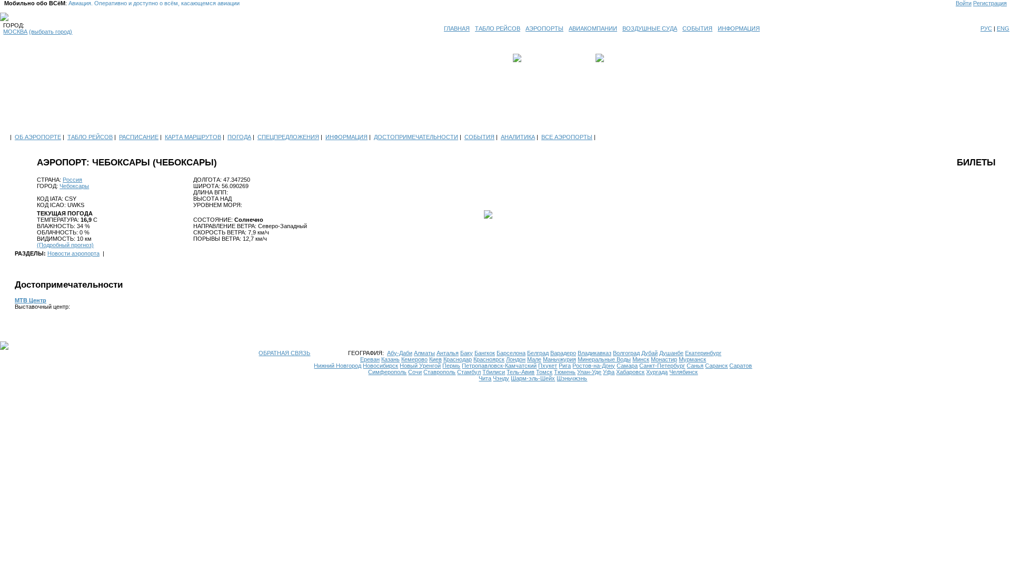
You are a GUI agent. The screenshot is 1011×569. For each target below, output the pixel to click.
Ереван (370, 359)
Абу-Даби (399, 353)
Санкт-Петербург (662, 365)
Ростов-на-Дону (593, 365)
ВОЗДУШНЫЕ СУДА (649, 28)
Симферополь (387, 372)
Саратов (740, 365)
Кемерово (414, 359)
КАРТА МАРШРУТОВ (193, 137)
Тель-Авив (520, 372)
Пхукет (547, 365)
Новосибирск (380, 365)
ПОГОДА (239, 137)
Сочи (415, 372)
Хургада (657, 372)
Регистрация (990, 3)
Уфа (608, 372)
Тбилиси (493, 372)
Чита (485, 378)
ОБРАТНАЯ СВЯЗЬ (284, 353)
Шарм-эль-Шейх (533, 378)
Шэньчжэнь (572, 378)
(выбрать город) (50, 31)
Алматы (424, 353)
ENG (1003, 28)
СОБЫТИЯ (697, 28)
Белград (538, 353)
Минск (640, 359)
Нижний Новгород (337, 365)
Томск (544, 372)
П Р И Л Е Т (622, 58)
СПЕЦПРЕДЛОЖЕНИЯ (288, 137)
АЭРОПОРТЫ (544, 28)
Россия (72, 179)
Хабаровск (630, 372)
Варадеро (563, 353)
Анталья (448, 353)
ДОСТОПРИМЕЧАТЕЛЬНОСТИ (416, 137)
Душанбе (671, 353)
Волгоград (626, 353)
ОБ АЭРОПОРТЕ (38, 137)
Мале (534, 359)
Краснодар (457, 359)
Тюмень (565, 372)
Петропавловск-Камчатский (499, 365)
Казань (390, 359)
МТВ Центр (30, 300)
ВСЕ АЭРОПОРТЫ (566, 137)
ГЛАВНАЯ (457, 28)
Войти (964, 3)
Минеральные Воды (604, 359)
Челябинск (683, 372)
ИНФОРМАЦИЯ (739, 28)
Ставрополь (439, 372)
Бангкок (484, 353)
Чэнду (501, 378)
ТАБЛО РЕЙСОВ (497, 28)
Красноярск (488, 359)
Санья (695, 365)
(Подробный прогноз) (65, 245)
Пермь (451, 365)
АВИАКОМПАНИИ (593, 28)
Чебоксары (74, 186)
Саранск (716, 365)
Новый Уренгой (420, 365)
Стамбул (469, 372)
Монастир (664, 359)
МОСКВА (15, 31)
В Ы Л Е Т (538, 58)
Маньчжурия (559, 359)
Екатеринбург (703, 353)
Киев (435, 359)
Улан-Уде (589, 372)
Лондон (516, 359)
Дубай (649, 353)
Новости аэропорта (73, 253)
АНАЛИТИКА (518, 137)
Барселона (511, 353)
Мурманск (692, 359)
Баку (466, 353)
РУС (986, 28)
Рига (565, 365)
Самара (627, 365)
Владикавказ (594, 353)
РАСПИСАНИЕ (138, 137)
